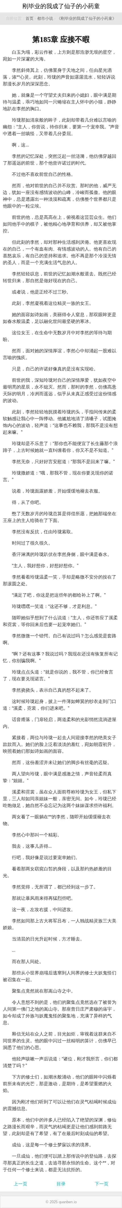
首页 (29, 18)
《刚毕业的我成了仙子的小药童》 (86, 18)
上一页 (20, 1183)
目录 (61, 1183)
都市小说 (45, 18)
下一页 (101, 1183)
